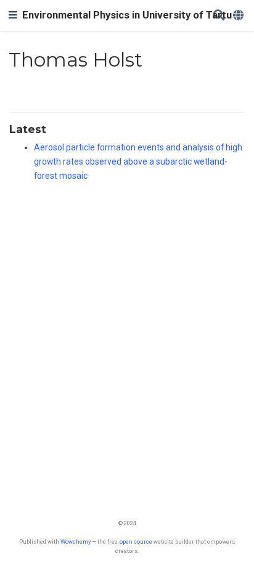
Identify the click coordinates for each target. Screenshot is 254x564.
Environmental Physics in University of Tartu (127, 15)
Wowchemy (75, 541)
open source (136, 541)
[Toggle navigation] (13, 15)
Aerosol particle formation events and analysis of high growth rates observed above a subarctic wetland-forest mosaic (138, 161)
